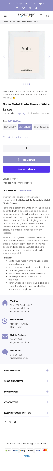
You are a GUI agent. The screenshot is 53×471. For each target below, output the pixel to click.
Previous (4, 56)
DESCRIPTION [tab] (9, 190)
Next (49, 56)
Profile (15, 178)
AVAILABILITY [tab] (26, 190)
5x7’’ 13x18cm (25, 126)
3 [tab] (27, 84)
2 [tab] (25, 84)
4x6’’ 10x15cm (10, 126)
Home (5, 22)
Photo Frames (25, 182)
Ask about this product (18, 137)
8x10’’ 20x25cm (41, 126)
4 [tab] (29, 84)
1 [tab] (23, 84)
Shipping (20, 113)
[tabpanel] (26, 55)
